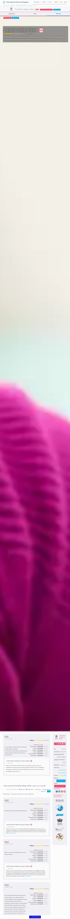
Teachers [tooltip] (35, 748)
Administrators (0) (47, 789)
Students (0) (30, 789)
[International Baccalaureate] (59, 807)
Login (61, 2)
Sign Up (65, 2)
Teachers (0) (38, 789)
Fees (35, 13)
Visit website (60, 780)
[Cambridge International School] (59, 800)
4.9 (64, 775)
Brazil (8, 5)
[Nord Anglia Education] (59, 821)
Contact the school (59, 786)
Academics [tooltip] (34, 750)
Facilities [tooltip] (35, 815)
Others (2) (43, 791)
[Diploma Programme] (59, 814)
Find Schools (37, 2)
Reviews (30, 5)
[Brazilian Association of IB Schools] (59, 836)
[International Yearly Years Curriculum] (59, 829)
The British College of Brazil (22, 5)
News (50, 2)
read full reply (13, 833)
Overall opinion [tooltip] (33, 746)
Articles (44, 2)
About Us (56, 2)
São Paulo (12, 5)
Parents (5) (23, 789)
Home (4, 5)
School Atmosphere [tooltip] (33, 753)
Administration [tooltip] (34, 755)
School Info (12, 13)
